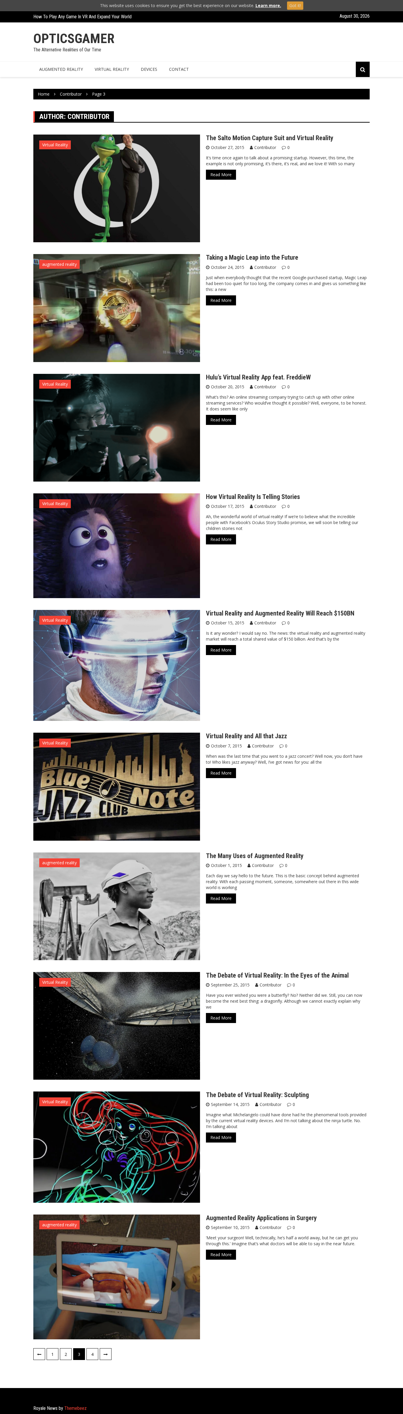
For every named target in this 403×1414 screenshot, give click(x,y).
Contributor (265, 147)
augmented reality (59, 264)
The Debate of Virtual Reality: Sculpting (257, 1095)
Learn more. (268, 5)
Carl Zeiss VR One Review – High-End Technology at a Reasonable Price (100, 16)
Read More (221, 174)
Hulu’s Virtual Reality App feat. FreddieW (258, 377)
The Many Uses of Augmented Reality (255, 856)
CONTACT (179, 69)
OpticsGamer (73, 38)
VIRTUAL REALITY (112, 69)
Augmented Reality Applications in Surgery (261, 1218)
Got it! (295, 5)
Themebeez (75, 1408)
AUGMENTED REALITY (61, 69)
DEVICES (149, 69)
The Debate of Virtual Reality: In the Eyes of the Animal (277, 975)
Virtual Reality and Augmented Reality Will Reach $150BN (280, 613)
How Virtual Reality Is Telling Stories (253, 496)
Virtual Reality (55, 145)
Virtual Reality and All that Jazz (246, 736)
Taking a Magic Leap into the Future (252, 257)
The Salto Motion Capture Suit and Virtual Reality (269, 138)
